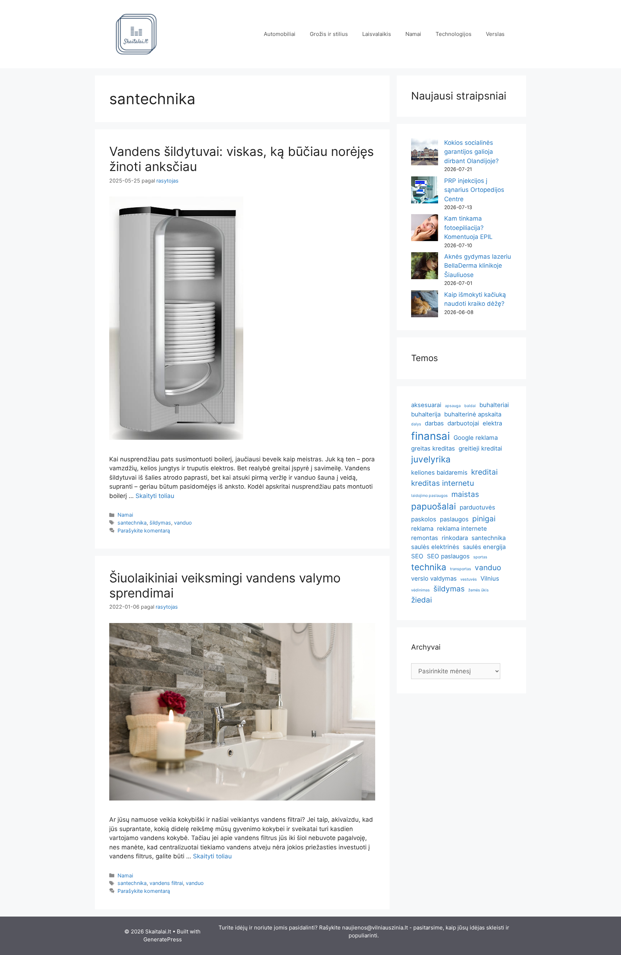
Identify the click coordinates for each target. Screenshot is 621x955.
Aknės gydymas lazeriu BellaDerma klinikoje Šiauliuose (477, 265)
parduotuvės (477, 507)
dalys (416, 424)
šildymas (160, 523)
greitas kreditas (433, 448)
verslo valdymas (434, 578)
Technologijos (454, 34)
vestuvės (468, 579)
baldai (470, 405)
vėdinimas (420, 590)
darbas (434, 423)
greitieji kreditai (480, 448)
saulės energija (484, 546)
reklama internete (462, 528)
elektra (492, 423)
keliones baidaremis (439, 472)
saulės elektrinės (435, 546)
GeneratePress (162, 939)
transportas (460, 569)
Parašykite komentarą (144, 530)
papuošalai (433, 506)
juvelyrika (431, 459)
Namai (413, 34)
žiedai (421, 599)
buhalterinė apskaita (472, 414)
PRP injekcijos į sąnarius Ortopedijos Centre (474, 190)
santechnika (132, 523)
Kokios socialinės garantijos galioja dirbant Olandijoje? (471, 152)
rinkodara (455, 537)
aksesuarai (426, 405)
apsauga (453, 405)
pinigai (484, 518)
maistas (465, 494)
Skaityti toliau (154, 495)
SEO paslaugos (448, 556)
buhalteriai (494, 405)
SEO (417, 556)
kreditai (484, 471)
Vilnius (489, 578)
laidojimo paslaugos (429, 495)
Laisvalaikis (376, 34)
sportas (480, 557)
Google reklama (476, 437)
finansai (430, 436)
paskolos (423, 519)
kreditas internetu (442, 483)
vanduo (183, 523)
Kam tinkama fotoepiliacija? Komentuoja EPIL (468, 227)
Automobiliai (279, 34)
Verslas (495, 34)
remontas (424, 537)
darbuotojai (463, 423)
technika (428, 567)
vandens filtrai (166, 883)
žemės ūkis (478, 590)
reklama (422, 528)
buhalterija (426, 414)
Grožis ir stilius (329, 34)
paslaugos (454, 519)
